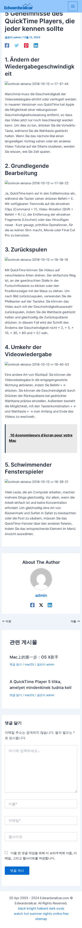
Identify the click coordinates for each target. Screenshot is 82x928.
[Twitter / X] (41, 605)
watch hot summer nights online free (41, 914)
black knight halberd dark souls (41, 908)
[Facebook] (7, 45)
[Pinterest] (26, 45)
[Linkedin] (36, 45)
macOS (29, 664)
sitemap (41, 919)
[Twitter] (16, 45)
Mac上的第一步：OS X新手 (34, 657)
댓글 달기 (16, 664)
